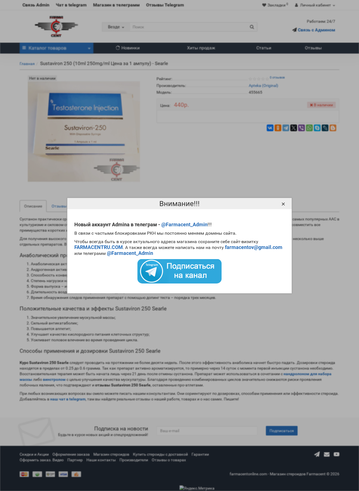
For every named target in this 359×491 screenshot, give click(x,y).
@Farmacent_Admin (184, 224)
